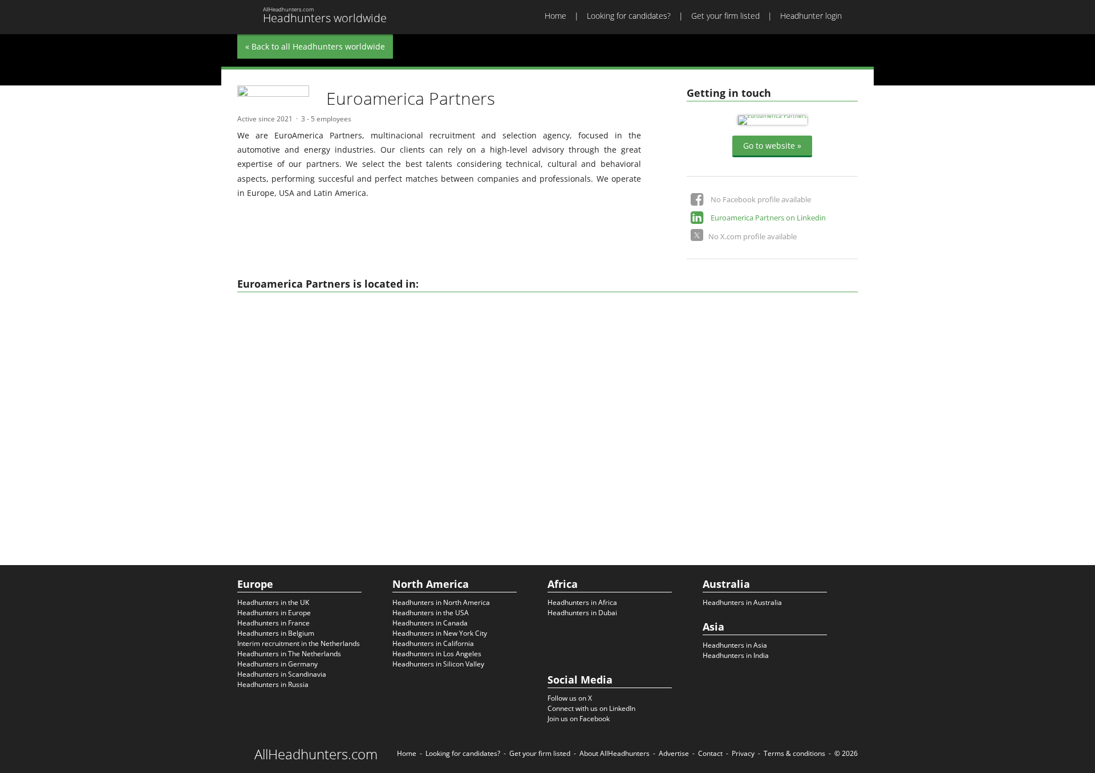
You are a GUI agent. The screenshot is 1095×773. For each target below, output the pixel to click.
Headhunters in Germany (277, 664)
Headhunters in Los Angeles (436, 654)
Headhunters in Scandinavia (281, 674)
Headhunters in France (273, 623)
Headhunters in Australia (742, 602)
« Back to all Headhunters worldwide (315, 46)
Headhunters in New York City (439, 633)
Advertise (674, 753)
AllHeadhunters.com (316, 754)
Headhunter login (811, 15)
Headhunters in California (433, 643)
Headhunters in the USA (430, 612)
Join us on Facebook (579, 718)
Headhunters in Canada (430, 623)
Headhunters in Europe (274, 612)
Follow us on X (570, 698)
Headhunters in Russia (273, 684)
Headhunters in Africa (582, 602)
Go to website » (772, 145)
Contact (710, 753)
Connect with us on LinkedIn (591, 708)
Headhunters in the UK (273, 602)
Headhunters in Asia (735, 645)
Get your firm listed (725, 15)
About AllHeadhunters (614, 753)
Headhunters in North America (441, 602)
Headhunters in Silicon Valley (438, 664)
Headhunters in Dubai (582, 612)
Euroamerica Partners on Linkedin (768, 217)
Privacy (743, 753)
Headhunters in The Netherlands (289, 654)
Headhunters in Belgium (275, 633)
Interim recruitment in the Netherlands (298, 643)
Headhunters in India (736, 655)
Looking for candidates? (629, 15)
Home (555, 15)
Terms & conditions (794, 753)
